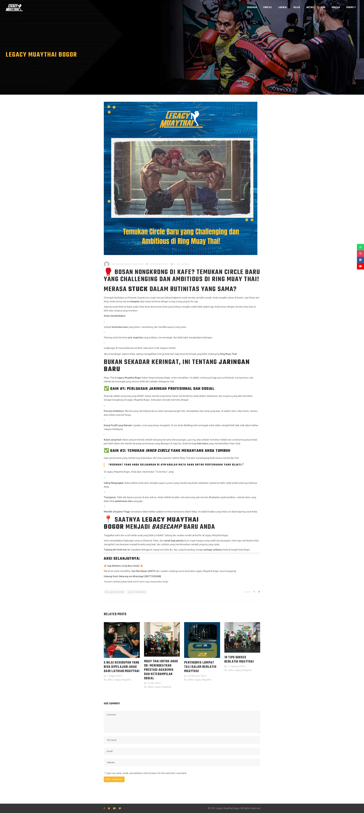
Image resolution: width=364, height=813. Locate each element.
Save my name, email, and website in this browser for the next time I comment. (147, 773)
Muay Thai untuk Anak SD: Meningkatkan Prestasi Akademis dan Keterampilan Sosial (161, 670)
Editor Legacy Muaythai (129, 264)
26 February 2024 (196, 675)
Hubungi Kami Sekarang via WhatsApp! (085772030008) (132, 576)
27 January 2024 (236, 666)
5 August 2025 (114, 675)
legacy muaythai (137, 592)
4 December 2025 (158, 264)
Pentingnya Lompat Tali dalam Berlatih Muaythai (200, 667)
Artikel (185, 264)
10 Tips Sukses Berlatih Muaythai (239, 659)
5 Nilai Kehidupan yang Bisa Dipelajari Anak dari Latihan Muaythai (121, 667)
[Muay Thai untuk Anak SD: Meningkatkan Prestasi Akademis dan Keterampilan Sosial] (162, 639)
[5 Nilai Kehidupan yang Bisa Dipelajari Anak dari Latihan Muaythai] (122, 640)
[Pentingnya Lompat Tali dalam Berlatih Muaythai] (202, 640)
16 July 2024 (153, 683)
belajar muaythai (114, 592)
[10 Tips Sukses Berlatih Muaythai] (242, 637)
